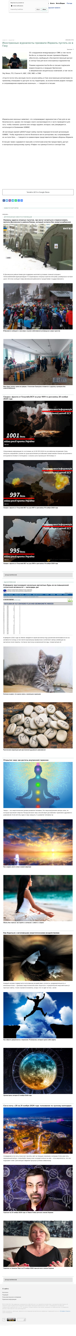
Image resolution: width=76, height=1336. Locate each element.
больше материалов (11, 575)
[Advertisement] (38, 23)
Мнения (50, 1)
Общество (11, 40)
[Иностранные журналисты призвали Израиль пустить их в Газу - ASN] (19, 200)
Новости (4, 40)
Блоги (52, 3)
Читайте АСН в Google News (38, 192)
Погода (69, 3)
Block (38, 9)
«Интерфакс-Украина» (65, 1311)
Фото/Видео (60, 3)
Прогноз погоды (68, 1)
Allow (44, 9)
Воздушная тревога (53, 8)
